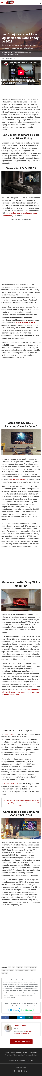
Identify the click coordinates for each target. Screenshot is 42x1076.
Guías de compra (10, 58)
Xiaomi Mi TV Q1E (11, 783)
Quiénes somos (9, 1053)
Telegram (16, 1010)
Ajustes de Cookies (31, 1055)
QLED (26, 967)
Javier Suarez (8, 52)
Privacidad (8, 1055)
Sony (11, 970)
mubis (31, 1060)
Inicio (2, 58)
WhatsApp (28, 1010)
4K (9, 967)
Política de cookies (18, 1055)
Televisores (19, 970)
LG (13, 967)
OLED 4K (19, 967)
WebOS (33, 970)
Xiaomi (4, 973)
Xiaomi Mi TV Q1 (10, 734)
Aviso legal (32, 1053)
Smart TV (5, 970)
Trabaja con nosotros (21, 1053)
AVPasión (23, 1067)
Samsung (33, 967)
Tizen (27, 970)
